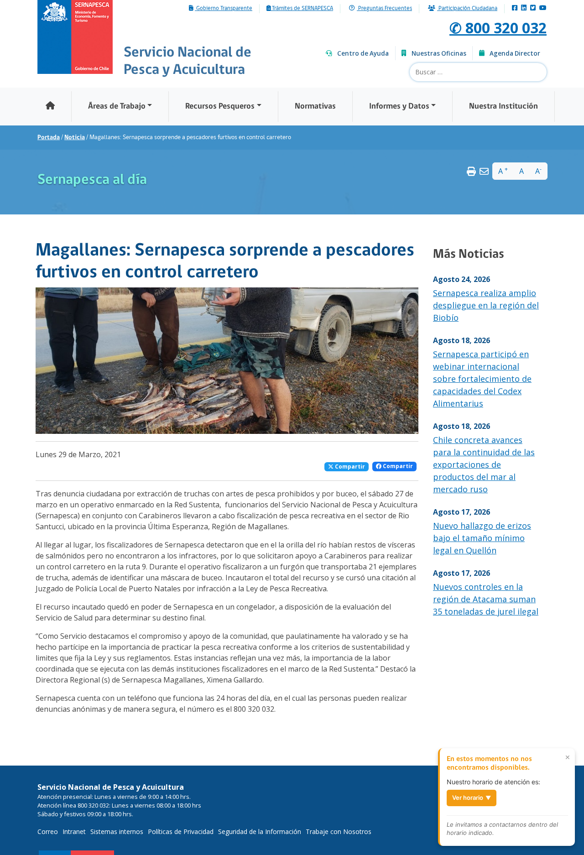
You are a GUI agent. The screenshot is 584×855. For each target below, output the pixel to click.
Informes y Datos (399, 106)
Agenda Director (515, 53)
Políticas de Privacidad (181, 831)
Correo (47, 831)
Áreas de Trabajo (117, 106)
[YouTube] (543, 8)
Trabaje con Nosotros (338, 831)
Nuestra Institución (503, 106)
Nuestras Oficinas (439, 53)
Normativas (315, 106)
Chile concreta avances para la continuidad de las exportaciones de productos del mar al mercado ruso (484, 464)
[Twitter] (533, 8)
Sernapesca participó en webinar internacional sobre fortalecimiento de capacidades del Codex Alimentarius (482, 379)
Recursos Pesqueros (220, 106)
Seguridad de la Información (259, 831)
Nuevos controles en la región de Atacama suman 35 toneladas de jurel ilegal (485, 599)
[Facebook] (514, 8)
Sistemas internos (116, 831)
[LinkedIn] (524, 8)
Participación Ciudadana (467, 8)
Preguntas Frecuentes (384, 8)
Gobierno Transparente (223, 8)
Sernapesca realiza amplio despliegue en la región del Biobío (486, 305)
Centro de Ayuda (363, 53)
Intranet (74, 831)
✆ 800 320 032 (498, 27)
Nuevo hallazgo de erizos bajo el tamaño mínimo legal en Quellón (482, 538)
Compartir (349, 466)
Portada (48, 137)
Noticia (74, 137)
